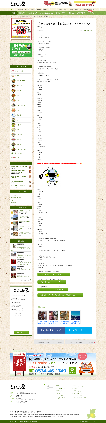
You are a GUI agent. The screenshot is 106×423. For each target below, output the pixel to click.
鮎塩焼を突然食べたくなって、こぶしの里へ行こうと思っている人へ (21, 249)
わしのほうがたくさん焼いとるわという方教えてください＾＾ (60, 295)
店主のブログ (20, 9)
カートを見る (61, 395)
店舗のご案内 (60, 13)
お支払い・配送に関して (30, 9)
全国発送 (91, 13)
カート (13, 200)
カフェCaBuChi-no (46, 13)
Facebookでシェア (51, 330)
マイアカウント (15, 195)
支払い (59, 398)
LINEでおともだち (62, 9)
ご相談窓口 (45, 9)
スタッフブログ (52, 9)
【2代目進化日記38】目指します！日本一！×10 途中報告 (49, 342)
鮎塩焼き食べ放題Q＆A (24, 221)
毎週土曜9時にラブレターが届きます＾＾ (54, 274)
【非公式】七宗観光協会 (76, 13)
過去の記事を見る (25, 280)
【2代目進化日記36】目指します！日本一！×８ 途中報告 (80, 342)
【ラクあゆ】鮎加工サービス (74, 9)
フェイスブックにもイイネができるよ (52, 289)
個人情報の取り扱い (84, 421)
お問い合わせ (21, 332)
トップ (11, 16)
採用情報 (39, 9)
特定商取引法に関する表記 (89, 9)
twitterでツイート (78, 330)
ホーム (14, 9)
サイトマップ (93, 421)
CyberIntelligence (33, 421)
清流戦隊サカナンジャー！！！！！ (52, 282)
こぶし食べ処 (32, 13)
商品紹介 (22, 13)
